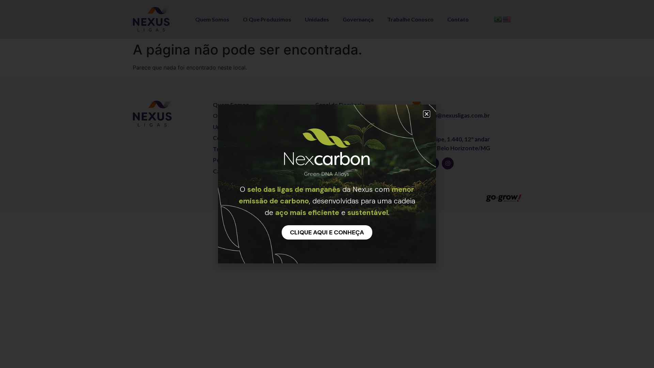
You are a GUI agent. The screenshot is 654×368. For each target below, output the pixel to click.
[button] (426, 114)
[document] (327, 184)
